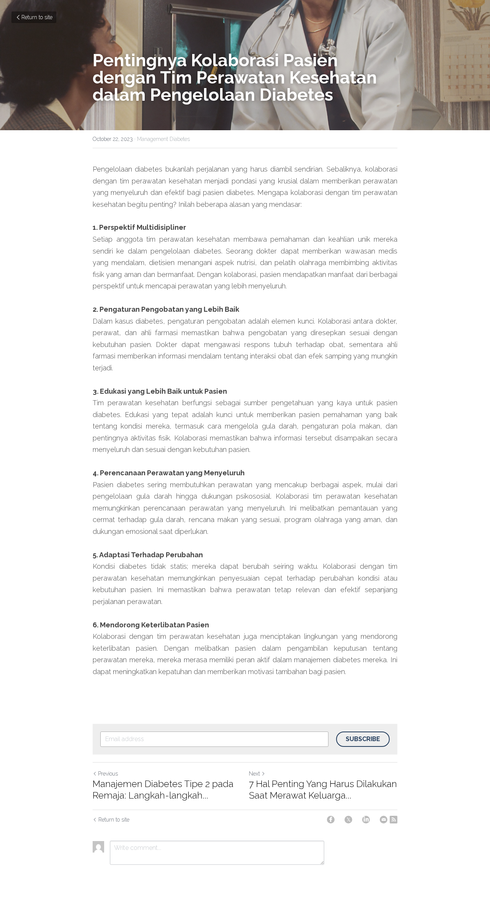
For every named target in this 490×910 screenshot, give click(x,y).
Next (254, 774)
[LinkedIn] (366, 819)
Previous (108, 774)
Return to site (36, 17)
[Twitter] (348, 819)
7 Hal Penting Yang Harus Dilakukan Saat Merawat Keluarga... (323, 789)
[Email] (383, 819)
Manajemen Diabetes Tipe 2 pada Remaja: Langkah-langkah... (163, 789)
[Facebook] (331, 819)
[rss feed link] (393, 819)
